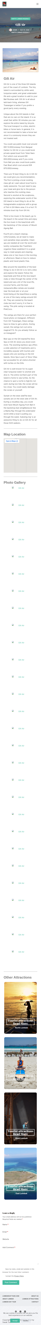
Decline (25, 1321)
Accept (15, 1321)
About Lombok (8, 1299)
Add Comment (9, 1247)
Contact (35, 1302)
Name (5, 1224)
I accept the (14, 1276)
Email (5, 1232)
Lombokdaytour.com (11, 1296)
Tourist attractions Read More (20, 1022)
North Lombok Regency (20, 19)
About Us (34, 1296)
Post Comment (11, 1282)
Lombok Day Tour (9, 1302)
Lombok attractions (30, 1299)
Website (6, 1239)
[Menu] (37, 4)
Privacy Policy (19, 1276)
